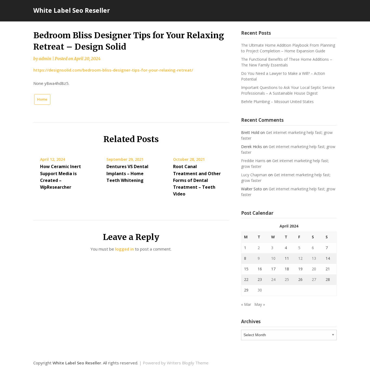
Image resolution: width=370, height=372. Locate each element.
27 (314, 279)
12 (300, 258)
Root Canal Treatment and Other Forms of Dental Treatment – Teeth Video (197, 180)
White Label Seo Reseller (71, 10)
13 (314, 258)
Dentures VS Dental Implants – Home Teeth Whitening (127, 173)
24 (273, 279)
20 (314, 268)
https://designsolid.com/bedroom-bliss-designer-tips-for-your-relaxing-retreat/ (113, 70)
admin (45, 58)
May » (259, 304)
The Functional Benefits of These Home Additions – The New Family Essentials (286, 62)
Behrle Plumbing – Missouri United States (277, 101)
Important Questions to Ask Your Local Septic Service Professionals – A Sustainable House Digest (288, 90)
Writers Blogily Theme (188, 362)
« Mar (246, 304)
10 (273, 258)
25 (287, 279)
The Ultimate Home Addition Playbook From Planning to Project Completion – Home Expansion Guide (288, 48)
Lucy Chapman (254, 174)
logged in (124, 249)
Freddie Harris (253, 160)
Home (42, 99)
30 (260, 290)
